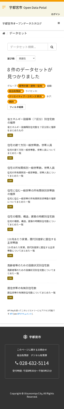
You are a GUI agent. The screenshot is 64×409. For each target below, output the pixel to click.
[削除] (43, 86)
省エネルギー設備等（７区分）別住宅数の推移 (31, 120)
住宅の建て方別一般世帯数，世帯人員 (29, 145)
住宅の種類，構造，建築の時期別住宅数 (31, 216)
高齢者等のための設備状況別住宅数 (28, 265)
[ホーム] (3, 33)
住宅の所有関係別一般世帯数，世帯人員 (31, 168)
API (11, 313)
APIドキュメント (24, 313)
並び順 (10, 58)
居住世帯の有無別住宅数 (21, 288)
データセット (18, 33)
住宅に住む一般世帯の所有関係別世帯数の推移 (31, 192)
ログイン (55, 14)
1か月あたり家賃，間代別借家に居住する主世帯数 (31, 240)
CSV (10, 135)
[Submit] (52, 47)
